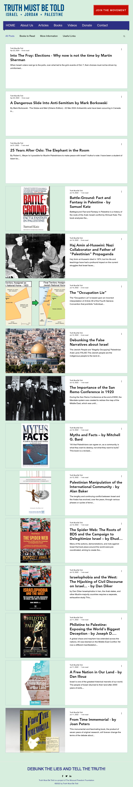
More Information (49, 36)
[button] (26, 25)
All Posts (9, 36)
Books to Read (27, 36)
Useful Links (69, 36)
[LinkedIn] (70, 776)
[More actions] (122, 49)
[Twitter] (66, 776)
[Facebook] (62, 776)
